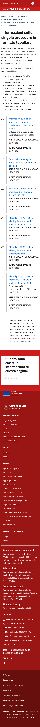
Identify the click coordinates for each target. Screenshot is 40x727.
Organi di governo (10, 420)
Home (3, 16)
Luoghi (6, 536)
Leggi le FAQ (7, 690)
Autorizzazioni (9, 484)
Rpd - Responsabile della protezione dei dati (16, 651)
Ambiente (7, 472)
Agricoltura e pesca (11, 468)
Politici (6, 432)
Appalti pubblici (9, 480)
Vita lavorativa (9, 524)
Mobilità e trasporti (20, 508)
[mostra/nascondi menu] (4, 9)
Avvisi (5, 456)
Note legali (7, 675)
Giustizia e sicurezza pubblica (15, 500)
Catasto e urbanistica (12, 488)
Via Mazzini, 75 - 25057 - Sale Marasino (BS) (21, 619)
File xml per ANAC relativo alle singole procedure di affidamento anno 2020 (24, 280)
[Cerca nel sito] (35, 8)
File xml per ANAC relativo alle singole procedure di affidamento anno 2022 (24, 221)
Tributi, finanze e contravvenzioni (17, 516)
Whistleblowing (11, 604)
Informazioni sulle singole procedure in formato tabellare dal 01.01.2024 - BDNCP (23, 123)
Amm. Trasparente (17, 16)
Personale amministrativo (14, 436)
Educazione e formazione (13, 496)
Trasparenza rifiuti (13, 586)
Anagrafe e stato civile (12, 476)
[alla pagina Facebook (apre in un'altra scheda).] (4, 662)
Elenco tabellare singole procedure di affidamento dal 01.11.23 (24, 163)
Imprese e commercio (12, 504)
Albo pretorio (10, 568)
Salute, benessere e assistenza (16, 512)
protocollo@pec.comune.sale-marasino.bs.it (17, 642)
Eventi (5, 540)
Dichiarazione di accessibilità (13, 685)
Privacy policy (8, 680)
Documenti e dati (10, 440)
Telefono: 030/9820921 (16, 623)
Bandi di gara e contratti (11, 19)
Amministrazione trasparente (19, 550)
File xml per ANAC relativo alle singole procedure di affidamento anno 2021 (24, 250)
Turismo (6, 520)
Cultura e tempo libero (12, 492)
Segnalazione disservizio (11, 695)
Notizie (6, 452)
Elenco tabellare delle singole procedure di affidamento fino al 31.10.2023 (24, 192)
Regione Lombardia (10, 3)
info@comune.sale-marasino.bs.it (20, 636)
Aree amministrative (11, 424)
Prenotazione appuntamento (13, 700)
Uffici (5, 428)
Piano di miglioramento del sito (14, 705)
